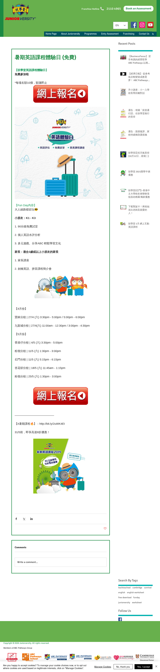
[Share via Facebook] (16, 518)
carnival (148, 587)
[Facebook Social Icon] (134, 25)
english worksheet (135, 592)
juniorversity (124, 602)
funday (136, 597)
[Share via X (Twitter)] (23, 518)
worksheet (137, 602)
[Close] (156, 666)
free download (124, 597)
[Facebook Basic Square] (120, 619)
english (121, 592)
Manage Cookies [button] (102, 666)
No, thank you (123, 666)
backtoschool (124, 587)
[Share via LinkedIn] (31, 518)
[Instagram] (142, 25)
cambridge (137, 587)
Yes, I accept (143, 666)
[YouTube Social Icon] (150, 25)
